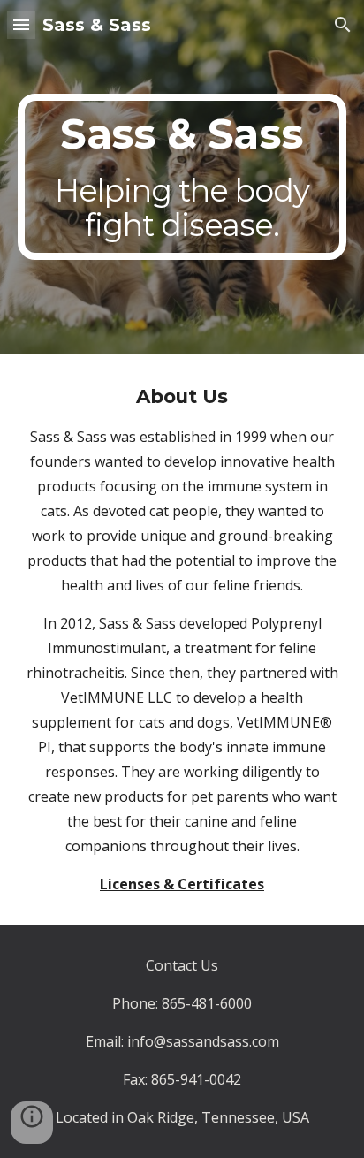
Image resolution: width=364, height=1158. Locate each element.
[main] (182, 177)
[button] (21, 24)
